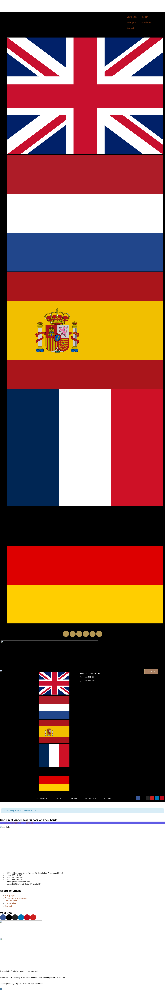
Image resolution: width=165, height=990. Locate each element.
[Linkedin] (93, 634)
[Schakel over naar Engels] (85, 153)
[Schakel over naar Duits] (85, 622)
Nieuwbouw (145, 22)
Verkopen (131, 22)
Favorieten (152, 671)
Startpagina (132, 16)
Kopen (145, 16)
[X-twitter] (73, 634)
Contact (130, 28)
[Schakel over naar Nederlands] (85, 270)
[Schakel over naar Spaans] (85, 388)
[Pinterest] (99, 634)
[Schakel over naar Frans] (85, 505)
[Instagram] (79, 634)
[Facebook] (66, 634)
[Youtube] (86, 634)
